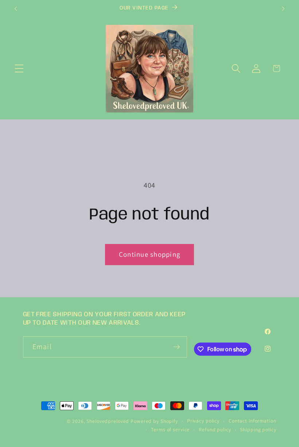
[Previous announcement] (16, 9)
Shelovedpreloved (108, 421)
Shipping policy (258, 429)
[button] (19, 68)
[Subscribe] (177, 347)
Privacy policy (203, 420)
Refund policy (215, 429)
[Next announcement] (283, 9)
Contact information (252, 420)
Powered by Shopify (154, 421)
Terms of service (170, 429)
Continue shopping (149, 254)
